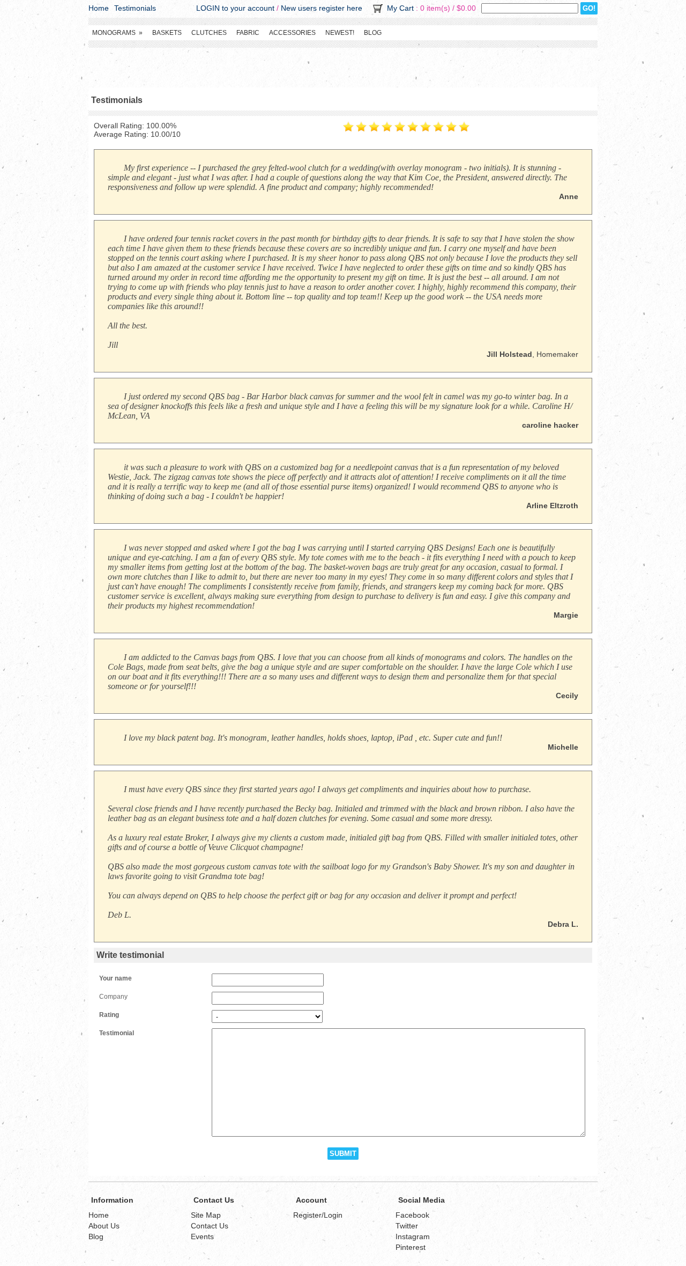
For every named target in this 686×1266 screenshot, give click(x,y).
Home (98, 8)
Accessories (292, 32)
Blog (373, 32)
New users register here (321, 8)
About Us (104, 1225)
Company (113, 996)
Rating (109, 1015)
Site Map (206, 1215)
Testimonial (116, 1033)
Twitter (407, 1225)
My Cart (400, 8)
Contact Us (209, 1225)
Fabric (247, 32)
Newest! (339, 32)
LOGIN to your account (235, 8)
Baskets (167, 32)
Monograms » (117, 32)
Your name (115, 978)
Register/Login (317, 1215)
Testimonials (135, 8)
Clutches (209, 32)
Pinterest (411, 1247)
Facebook (412, 1215)
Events (202, 1236)
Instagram (413, 1236)
